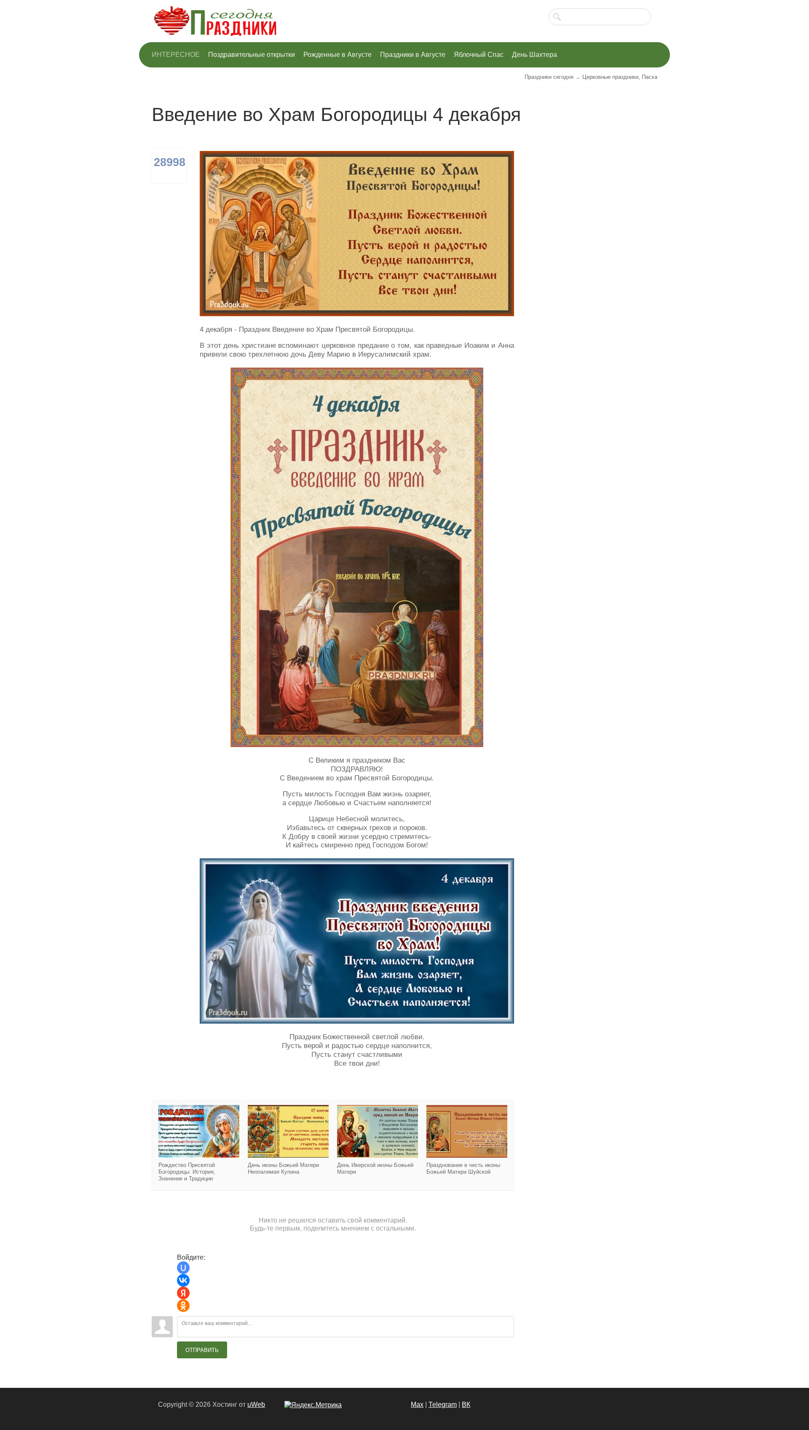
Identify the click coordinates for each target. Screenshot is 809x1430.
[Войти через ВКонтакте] (183, 1280)
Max (417, 1404)
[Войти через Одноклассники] (183, 1305)
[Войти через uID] (183, 1267)
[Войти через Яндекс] (183, 1293)
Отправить (202, 1350)
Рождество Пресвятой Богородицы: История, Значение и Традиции (199, 1143)
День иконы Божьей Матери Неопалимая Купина (288, 1140)
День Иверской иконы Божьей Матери (377, 1140)
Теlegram (443, 1404)
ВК (466, 1404)
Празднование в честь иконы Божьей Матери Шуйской (467, 1140)
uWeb (256, 1404)
